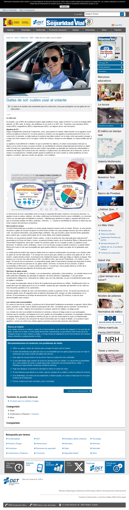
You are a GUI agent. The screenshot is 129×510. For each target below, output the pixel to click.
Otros (94, 453)
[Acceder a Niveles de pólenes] (110, 303)
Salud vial (24, 38)
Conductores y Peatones (18, 453)
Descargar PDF (103, 63)
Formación (40, 453)
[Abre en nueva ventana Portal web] (95, 467)
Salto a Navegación (27, 10)
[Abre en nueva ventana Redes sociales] (74, 467)
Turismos (35, 414)
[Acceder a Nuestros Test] (110, 185)
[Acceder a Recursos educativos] (110, 92)
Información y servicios (96, 497)
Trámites (117, 30)
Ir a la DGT (78, 14)
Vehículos (96, 444)
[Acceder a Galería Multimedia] (110, 169)
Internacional (120, 491)
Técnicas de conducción (110, 253)
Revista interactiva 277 (110, 243)
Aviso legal (121, 497)
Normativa (68, 444)
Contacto (82, 497)
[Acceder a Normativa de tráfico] (110, 319)
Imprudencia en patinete (106, 125)
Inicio (16, 38)
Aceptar (64, 7)
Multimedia (40, 30)
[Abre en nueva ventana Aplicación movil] (34, 467)
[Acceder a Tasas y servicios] (110, 358)
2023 (31, 38)
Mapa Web (111, 497)
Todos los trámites (108, 234)
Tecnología (96, 439)
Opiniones (81, 491)
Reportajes (25, 30)
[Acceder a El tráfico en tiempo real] (110, 148)
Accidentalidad (14, 439)
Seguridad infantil (71, 453)
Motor (104, 30)
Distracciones (41, 444)
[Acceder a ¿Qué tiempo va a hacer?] (110, 287)
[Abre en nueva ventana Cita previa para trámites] (14, 467)
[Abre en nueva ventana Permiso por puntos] (115, 467)
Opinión (75, 30)
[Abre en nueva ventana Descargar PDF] (106, 49)
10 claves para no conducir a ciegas (24, 401)
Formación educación (58, 30)
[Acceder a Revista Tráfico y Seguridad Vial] (69, 22)
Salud (66, 448)
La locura (110, 116)
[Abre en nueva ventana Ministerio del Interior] (17, 22)
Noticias (10, 30)
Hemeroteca (102, 71)
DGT (38, 439)
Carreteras (12, 448)
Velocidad (96, 448)
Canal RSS (118, 25)
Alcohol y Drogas (15, 444)
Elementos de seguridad (46, 448)
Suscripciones (108, 491)
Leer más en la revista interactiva (78, 391)
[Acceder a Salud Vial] (110, 268)
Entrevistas (90, 30)
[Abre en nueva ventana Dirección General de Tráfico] (38, 22)
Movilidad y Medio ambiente (75, 439)
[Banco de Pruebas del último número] (110, 201)
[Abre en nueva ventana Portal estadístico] (54, 467)
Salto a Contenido (10, 10)
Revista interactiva (104, 67)
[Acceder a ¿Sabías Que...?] (110, 217)
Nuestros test (106, 231)
